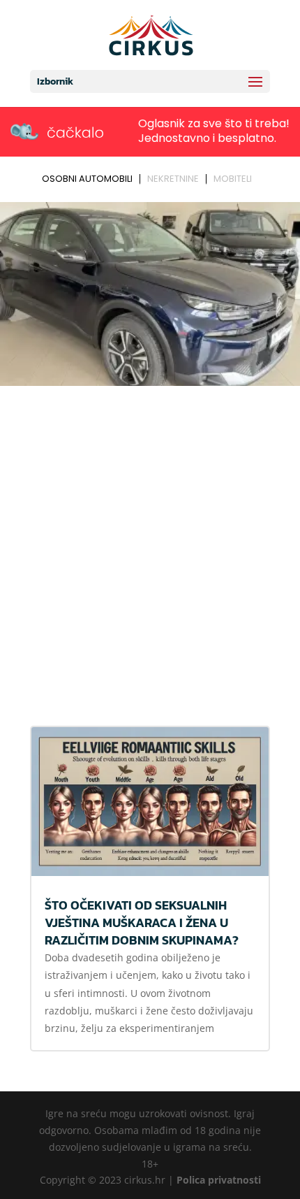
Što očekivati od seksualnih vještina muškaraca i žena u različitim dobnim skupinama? (142, 922)
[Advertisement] (150, 548)
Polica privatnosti (219, 1179)
